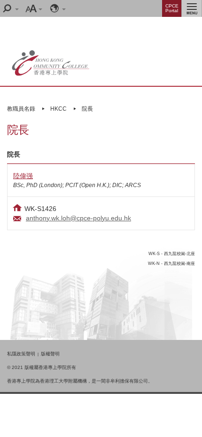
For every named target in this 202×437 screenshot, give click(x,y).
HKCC (58, 108)
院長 (87, 108)
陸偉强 (23, 176)
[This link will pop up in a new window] (70, 36)
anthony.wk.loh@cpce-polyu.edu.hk (78, 218)
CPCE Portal (172, 8)
